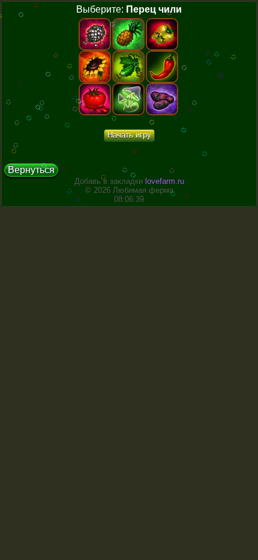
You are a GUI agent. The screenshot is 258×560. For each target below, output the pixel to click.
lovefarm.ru (164, 181)
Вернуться (31, 170)
